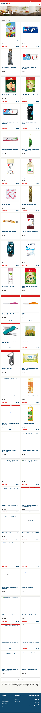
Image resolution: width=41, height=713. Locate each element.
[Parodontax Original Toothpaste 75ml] (10, 139)
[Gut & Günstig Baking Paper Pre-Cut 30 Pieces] (30, 468)
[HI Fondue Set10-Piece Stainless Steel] (30, 550)
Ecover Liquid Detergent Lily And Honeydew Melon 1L (29, 177)
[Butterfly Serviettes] (10, 194)
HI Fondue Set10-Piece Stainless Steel (30, 560)
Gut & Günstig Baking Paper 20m (9, 231)
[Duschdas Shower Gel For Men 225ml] (10, 249)
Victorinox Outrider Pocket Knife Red (29, 669)
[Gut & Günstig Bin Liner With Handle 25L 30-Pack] (30, 57)
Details (17, 46)
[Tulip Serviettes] (30, 331)
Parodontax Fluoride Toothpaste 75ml (10, 642)
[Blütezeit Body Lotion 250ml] (10, 276)
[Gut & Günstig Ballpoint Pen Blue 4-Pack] (10, 386)
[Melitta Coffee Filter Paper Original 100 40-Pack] (30, 84)
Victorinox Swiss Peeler (7, 368)
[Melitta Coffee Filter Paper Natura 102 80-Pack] (30, 276)
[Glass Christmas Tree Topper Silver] (30, 605)
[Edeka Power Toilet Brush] (30, 577)
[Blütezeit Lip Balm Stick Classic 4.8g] (10, 522)
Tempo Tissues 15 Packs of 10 (28, 40)
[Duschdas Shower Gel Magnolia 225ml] (30, 440)
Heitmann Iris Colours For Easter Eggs (10, 40)
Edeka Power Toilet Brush (27, 587)
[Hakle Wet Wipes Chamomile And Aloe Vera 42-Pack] (30, 358)
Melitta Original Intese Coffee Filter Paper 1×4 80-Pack (9, 95)
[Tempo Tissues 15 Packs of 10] (30, 30)
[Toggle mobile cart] (34, 4)
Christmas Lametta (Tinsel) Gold (29, 204)
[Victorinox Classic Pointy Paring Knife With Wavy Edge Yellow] (10, 659)
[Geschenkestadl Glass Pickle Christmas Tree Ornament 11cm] (30, 139)
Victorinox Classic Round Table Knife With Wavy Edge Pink (10, 314)
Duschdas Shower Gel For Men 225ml (10, 259)
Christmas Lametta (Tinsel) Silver (9, 67)
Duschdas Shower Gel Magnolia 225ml (30, 450)
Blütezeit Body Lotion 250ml (8, 286)
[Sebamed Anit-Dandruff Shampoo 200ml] (10, 605)
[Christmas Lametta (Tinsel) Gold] (30, 194)
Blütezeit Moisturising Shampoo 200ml (10, 560)
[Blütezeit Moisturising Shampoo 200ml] (10, 550)
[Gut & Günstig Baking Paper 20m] (10, 221)
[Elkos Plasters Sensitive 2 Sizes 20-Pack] (30, 249)
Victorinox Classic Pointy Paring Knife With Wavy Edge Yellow (10, 670)
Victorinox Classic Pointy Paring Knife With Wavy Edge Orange (30, 314)
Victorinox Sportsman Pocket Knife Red (30, 642)
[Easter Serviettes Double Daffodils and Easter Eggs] (10, 577)
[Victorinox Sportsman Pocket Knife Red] (30, 632)
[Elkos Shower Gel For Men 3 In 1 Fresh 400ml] (30, 112)
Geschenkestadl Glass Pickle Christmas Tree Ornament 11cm (30, 150)
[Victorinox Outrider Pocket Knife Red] (30, 659)
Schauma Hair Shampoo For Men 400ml (30, 532)
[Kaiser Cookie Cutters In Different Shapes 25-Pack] (10, 440)
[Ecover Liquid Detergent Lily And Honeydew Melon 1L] (30, 167)
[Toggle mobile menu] (39, 4)
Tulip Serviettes (25, 341)
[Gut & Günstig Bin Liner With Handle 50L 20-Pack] (10, 112)
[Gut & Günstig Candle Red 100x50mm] (30, 221)
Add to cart (4, 46)
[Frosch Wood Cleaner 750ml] (30, 413)
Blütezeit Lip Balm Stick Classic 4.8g (10, 532)
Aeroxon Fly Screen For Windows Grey (10, 505)
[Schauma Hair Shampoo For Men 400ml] (30, 522)
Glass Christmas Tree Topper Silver (29, 614)
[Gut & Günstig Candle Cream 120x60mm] (10, 167)
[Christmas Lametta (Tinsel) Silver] (10, 57)
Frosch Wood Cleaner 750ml (28, 423)
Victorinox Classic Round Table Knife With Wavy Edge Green (29, 506)
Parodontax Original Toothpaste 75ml (10, 149)
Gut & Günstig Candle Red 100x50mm (30, 231)
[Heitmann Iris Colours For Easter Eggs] (10, 30)
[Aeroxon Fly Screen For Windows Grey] (10, 495)
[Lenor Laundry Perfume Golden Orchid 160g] (30, 386)
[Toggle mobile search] (37, 4)
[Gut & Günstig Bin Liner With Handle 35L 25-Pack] (10, 468)
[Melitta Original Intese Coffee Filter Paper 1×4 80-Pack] (10, 84)
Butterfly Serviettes (6, 204)
